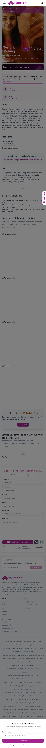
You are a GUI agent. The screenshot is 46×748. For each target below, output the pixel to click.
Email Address (6, 732)
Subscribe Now (23, 741)
